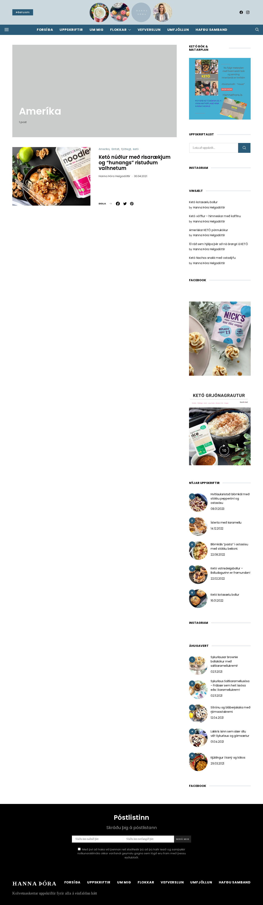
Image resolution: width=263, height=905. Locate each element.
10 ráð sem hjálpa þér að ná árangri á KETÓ (218, 244)
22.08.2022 (218, 555)
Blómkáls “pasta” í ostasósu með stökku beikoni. (229, 546)
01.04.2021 (217, 742)
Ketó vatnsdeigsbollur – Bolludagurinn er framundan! (230, 570)
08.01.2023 (217, 509)
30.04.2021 (140, 176)
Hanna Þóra (34, 883)
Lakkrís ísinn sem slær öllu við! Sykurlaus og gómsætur (230, 733)
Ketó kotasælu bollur (203, 202)
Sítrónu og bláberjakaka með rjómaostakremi (230, 709)
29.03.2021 (217, 763)
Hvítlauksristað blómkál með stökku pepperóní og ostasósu (230, 498)
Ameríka (104, 149)
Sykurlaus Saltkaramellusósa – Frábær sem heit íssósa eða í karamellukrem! (230, 685)
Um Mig (97, 29)
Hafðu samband (211, 29)
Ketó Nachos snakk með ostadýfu (212, 258)
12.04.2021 (217, 718)
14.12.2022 (217, 528)
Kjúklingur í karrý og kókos (228, 757)
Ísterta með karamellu (226, 522)
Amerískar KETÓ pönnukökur (208, 230)
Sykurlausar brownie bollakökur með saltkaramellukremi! (224, 661)
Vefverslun (149, 29)
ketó (136, 149)
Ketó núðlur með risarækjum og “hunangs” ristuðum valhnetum (135, 163)
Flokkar (118, 29)
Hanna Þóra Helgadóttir (114, 176)
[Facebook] (241, 12)
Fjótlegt (126, 149)
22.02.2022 (218, 579)
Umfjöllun (178, 29)
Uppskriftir (71, 29)
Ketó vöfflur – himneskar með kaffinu (215, 216)
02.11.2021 (216, 672)
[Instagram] (248, 12)
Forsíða (45, 29)
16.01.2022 (217, 601)
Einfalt (115, 149)
